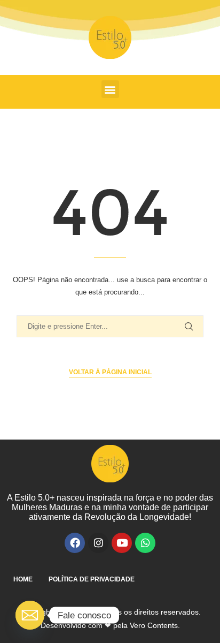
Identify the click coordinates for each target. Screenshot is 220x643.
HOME (23, 579)
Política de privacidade (92, 579)
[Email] (29, 615)
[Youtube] (122, 543)
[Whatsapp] (145, 543)
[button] (110, 89)
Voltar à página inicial (110, 372)
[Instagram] (98, 543)
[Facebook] (75, 543)
